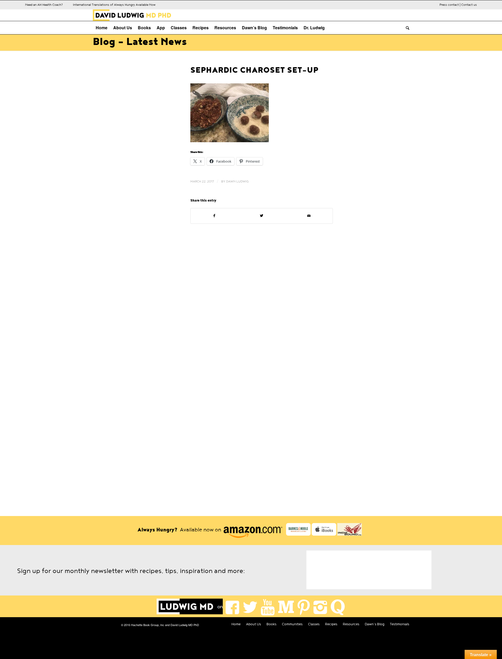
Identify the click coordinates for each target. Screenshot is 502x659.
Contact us (469, 5)
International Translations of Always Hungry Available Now (114, 5)
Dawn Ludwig (237, 181)
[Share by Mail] (309, 216)
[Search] (406, 27)
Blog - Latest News (140, 42)
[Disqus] (251, 299)
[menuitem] (101, 27)
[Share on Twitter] (261, 216)
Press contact (449, 5)
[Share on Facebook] (214, 216)
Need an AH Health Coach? (44, 5)
